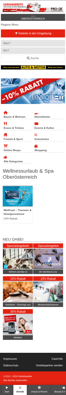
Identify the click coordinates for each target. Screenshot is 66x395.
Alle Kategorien (13, 161)
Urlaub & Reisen (39, 391)
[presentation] (4, 91)
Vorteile (20, 391)
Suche (34, 58)
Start (7, 391)
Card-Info (57, 358)
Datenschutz (11, 365)
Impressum (10, 358)
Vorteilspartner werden (49, 365)
